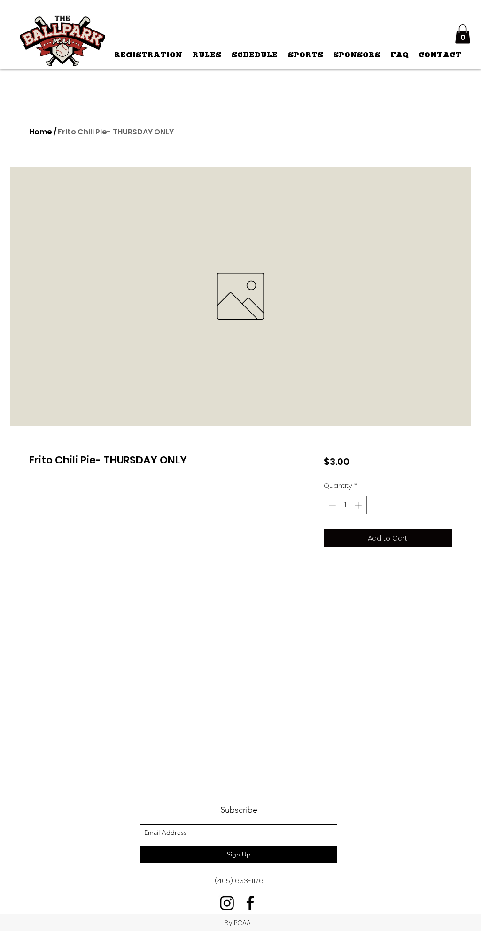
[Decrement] (331, 505)
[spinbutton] (345, 505)
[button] (463, 34)
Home (40, 131)
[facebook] (250, 903)
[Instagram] (227, 903)
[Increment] (359, 505)
